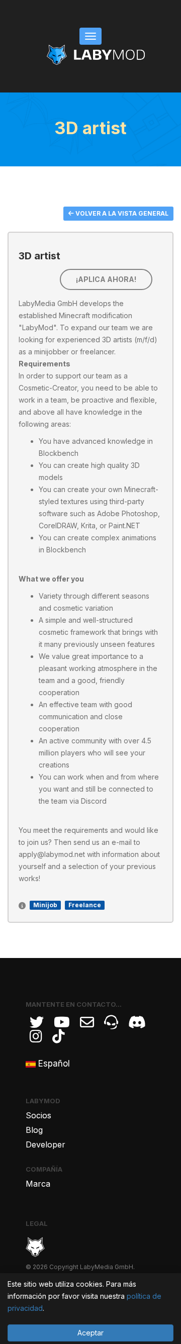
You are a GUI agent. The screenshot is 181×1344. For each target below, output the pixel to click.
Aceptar (90, 1332)
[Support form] (87, 1022)
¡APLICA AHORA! (106, 279)
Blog (34, 1130)
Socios (38, 1115)
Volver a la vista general (121, 213)
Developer (45, 1144)
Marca (38, 1184)
